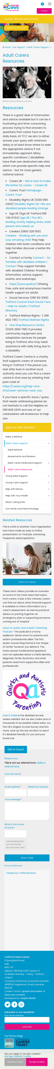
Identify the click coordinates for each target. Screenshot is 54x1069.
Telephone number (37, 786)
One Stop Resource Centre (26, 325)
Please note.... (11, 758)
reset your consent (14, 994)
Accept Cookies (37, 1062)
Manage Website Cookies (17, 1056)
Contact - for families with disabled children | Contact (28, 262)
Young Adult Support (16, 475)
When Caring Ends (15, 502)
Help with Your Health (16, 495)
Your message (12, 799)
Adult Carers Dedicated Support (25, 462)
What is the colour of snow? (14, 826)
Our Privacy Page (13, 1035)
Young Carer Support (16, 482)
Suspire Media (28, 998)
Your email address (14, 1015)
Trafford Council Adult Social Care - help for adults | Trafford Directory (28, 306)
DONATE (44, 11)
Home (8, 47)
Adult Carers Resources (20, 469)
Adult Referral (15, 449)
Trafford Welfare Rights (34, 320)
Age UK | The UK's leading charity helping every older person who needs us (28, 222)
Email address (12, 786)
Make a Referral (13, 436)
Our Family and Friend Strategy (22, 508)
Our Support (19, 47)
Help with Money (14, 489)
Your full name (12, 773)
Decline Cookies (15, 1062)
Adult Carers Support (38, 47)
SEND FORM (27, 858)
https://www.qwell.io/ (22, 284)
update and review (32, 991)
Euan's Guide (10, 715)
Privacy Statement (13, 865)
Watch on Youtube (27, 582)
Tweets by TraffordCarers (21, 873)
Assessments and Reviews (21, 456)
